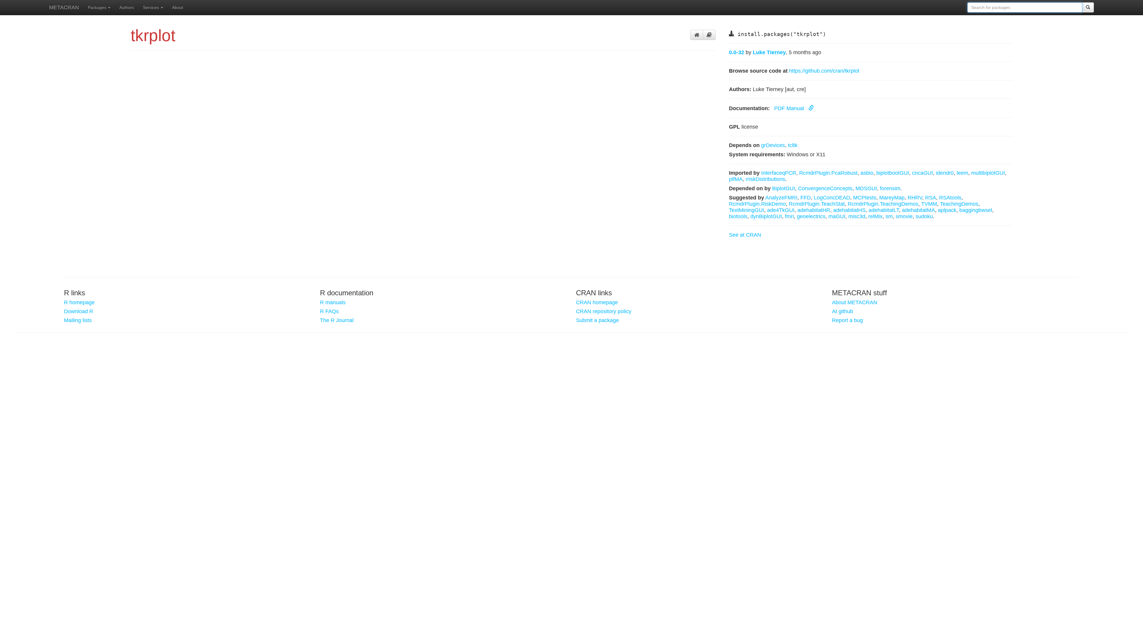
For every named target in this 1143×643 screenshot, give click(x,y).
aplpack (947, 210)
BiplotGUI (783, 188)
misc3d (856, 216)
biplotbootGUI (892, 173)
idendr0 (945, 173)
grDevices (773, 145)
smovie (904, 216)
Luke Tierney (769, 52)
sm (889, 216)
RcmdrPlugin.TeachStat (817, 204)
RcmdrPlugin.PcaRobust (828, 173)
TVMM (929, 204)
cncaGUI (922, 173)
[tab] (696, 35)
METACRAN (64, 7)
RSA (930, 198)
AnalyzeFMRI (781, 198)
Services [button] (151, 7)
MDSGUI (866, 188)
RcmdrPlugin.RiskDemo (757, 204)
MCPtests (864, 198)
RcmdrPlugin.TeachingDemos (883, 204)
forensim (890, 188)
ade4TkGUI (780, 210)
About (177, 7)
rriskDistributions (765, 179)
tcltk (792, 145)
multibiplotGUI (988, 173)
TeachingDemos (959, 204)
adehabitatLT (884, 210)
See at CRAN (745, 235)
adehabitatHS (849, 210)
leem (962, 173)
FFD (805, 198)
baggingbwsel (975, 210)
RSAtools (950, 198)
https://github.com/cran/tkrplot (824, 71)
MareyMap (892, 198)
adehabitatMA (918, 210)
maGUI (836, 216)
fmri (789, 216)
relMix (875, 216)
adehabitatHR (813, 210)
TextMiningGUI (746, 210)
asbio (867, 173)
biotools (738, 216)
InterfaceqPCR (778, 173)
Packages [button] (97, 7)
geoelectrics (811, 216)
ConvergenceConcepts (825, 188)
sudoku (924, 216)
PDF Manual (789, 108)
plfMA (736, 179)
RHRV (915, 198)
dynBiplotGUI (766, 216)
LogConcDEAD (832, 198)
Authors (126, 7)
